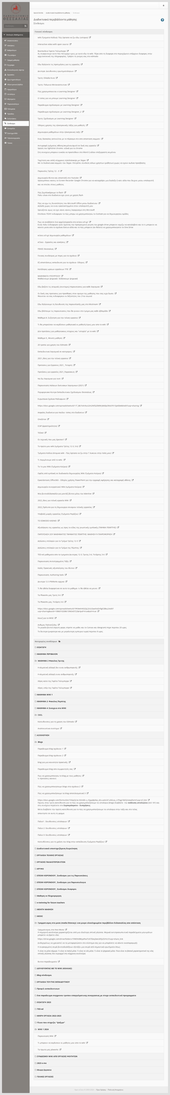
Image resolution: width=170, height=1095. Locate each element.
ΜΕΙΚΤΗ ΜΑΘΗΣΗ (45, 909)
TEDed (41, 433)
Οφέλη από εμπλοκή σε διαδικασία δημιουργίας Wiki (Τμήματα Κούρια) (70, 473)
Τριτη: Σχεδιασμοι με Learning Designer (56, 118)
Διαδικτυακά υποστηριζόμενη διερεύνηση (57, 848)
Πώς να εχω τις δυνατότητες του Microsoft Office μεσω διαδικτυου (68, 203)
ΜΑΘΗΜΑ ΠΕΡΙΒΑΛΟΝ (47, 654)
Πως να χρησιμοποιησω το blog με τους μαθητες (60, 776)
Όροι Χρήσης (101, 1090)
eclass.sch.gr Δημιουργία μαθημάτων (55, 235)
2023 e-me (41, 1063)
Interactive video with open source (53, 44)
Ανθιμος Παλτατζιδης (48, 625)
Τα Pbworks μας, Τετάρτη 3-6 (51, 602)
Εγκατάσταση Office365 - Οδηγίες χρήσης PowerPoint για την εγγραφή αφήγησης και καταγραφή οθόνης (85, 480)
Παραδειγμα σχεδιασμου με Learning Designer (59, 105)
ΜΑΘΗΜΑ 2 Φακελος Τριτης (51, 661)
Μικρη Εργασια (44, 1070)
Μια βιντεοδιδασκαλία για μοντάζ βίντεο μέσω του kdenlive (65, 493)
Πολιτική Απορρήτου (115, 1090)
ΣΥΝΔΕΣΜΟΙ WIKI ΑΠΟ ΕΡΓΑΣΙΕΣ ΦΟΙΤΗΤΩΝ (57, 1056)
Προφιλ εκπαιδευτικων (48, 988)
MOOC (40, 916)
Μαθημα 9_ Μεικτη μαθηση (50, 338)
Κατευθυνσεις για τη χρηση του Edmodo (56, 721)
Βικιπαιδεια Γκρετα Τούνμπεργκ (52, 51)
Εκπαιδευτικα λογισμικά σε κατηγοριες (55, 351)
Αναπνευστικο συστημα (49, 728)
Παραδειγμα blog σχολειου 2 (51, 755)
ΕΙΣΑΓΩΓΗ (41, 647)
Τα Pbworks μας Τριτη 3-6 (50, 595)
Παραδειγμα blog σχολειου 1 (51, 748)
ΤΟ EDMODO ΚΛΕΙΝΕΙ (48, 520)
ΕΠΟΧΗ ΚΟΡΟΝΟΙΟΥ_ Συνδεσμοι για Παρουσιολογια (61, 882)
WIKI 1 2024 (43, 1029)
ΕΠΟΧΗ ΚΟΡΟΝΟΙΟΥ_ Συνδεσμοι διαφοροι (56, 889)
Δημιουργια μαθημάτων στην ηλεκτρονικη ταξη (59, 132)
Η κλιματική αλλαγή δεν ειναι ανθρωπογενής (58, 667)
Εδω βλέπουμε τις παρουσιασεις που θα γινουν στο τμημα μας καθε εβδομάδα (73, 311)
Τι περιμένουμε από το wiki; (50, 460)
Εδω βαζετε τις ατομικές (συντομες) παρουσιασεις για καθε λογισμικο (69, 286)
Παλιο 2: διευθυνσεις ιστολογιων (53, 828)
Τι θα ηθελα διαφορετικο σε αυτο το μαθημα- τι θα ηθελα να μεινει (68, 588)
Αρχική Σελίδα (38, 13)
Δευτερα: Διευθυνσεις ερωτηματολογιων (56, 71)
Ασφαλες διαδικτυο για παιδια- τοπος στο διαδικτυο (61, 412)
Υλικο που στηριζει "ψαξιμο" (51, 1022)
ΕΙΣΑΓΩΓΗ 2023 (44, 1002)
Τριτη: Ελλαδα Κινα (47, 78)
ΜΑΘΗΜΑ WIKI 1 (45, 694)
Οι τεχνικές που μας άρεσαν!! (51, 439)
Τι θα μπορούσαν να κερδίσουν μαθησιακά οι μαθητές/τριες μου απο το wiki (72, 324)
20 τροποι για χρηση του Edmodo (53, 345)
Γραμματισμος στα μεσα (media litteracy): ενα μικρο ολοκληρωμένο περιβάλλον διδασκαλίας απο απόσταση (89, 923)
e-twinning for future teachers (51, 902)
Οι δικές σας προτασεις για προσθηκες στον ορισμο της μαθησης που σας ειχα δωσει (76, 293)
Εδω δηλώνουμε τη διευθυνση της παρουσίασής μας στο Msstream (68, 304)
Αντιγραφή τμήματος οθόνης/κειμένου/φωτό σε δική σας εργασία (67, 145)
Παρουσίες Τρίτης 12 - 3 (49, 171)
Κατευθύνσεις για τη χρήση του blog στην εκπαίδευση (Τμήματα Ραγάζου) (71, 841)
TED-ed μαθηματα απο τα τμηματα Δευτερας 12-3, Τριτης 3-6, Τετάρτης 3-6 (72, 554)
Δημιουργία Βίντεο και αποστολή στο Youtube (59, 178)
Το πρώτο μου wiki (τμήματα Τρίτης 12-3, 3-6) (58, 446)
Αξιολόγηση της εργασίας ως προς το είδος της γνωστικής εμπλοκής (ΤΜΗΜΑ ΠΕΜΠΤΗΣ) (77, 527)
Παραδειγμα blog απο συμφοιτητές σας (56, 769)
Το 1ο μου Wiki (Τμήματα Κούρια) (53, 466)
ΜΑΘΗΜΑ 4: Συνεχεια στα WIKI (51, 708)
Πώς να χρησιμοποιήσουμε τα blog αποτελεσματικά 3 (62, 793)
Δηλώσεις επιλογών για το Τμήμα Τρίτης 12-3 (58, 541)
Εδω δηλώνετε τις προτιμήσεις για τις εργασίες (59, 64)
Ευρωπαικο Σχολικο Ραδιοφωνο (52, 399)
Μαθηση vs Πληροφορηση (49, 896)
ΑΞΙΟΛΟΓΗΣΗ (43, 735)
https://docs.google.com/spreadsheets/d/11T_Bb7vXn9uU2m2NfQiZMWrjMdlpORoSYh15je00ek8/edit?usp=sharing (89, 405)
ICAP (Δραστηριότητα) (48, 426)
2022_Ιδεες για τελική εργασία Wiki (54, 500)
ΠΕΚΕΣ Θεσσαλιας (46, 249)
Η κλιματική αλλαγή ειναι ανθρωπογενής (56, 674)
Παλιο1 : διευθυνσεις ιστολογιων (53, 821)
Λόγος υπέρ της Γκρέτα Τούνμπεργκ (54, 688)
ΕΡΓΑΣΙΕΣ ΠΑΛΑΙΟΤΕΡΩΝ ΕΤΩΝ (51, 862)
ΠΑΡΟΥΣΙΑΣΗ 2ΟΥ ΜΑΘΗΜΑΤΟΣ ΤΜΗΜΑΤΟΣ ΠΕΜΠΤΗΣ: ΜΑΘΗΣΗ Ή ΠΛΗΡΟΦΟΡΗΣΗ (75, 534)
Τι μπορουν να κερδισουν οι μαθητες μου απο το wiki (62, 1043)
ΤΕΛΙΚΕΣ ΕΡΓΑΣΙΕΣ (45, 1076)
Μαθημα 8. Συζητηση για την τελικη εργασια (58, 317)
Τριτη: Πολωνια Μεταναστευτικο (53, 84)
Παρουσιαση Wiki (46, 1036)
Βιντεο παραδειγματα (48, 961)
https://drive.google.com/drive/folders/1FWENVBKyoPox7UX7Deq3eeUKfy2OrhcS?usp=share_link (80, 939)
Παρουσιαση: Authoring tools (51, 575)
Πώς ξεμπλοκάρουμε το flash (51, 192)
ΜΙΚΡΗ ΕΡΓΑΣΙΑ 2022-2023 (49, 1015)
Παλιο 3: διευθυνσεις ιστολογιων (53, 835)
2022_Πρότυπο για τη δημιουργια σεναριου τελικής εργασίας (65, 507)
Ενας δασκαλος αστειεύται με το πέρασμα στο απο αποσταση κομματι (69, 139)
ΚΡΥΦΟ (40, 869)
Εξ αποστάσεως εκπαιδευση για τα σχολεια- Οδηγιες (62, 262)
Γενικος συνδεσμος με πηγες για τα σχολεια (58, 255)
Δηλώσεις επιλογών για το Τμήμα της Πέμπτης (59, 548)
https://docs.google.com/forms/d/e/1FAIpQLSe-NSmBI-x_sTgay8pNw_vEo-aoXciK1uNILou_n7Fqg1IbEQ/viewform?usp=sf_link (93, 800)
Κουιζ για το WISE (46, 618)
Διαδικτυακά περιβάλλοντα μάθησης (58, 13)
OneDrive (42, 419)
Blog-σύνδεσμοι (44, 975)
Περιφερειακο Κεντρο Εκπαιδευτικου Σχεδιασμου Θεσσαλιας (65, 392)
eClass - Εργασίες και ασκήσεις (52, 242)
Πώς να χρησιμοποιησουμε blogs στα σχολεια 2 (59, 786)
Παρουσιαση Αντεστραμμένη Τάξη (54, 561)
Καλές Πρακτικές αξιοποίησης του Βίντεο (56, 568)
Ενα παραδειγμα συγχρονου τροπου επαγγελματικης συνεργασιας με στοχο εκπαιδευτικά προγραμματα (86, 995)
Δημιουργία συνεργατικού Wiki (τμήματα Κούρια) (60, 487)
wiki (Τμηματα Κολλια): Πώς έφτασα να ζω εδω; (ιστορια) (63, 37)
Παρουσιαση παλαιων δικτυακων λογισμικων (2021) (61, 385)
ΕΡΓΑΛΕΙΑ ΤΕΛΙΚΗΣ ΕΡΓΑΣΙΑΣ (50, 855)
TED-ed (40, 1009)
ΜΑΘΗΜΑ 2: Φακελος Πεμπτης (51, 701)
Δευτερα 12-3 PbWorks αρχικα (51, 581)
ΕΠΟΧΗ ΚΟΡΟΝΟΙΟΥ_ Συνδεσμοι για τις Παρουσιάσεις (62, 875)
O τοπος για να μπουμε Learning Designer (57, 98)
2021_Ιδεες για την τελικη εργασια (53, 358)
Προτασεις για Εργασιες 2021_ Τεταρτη (55, 365)
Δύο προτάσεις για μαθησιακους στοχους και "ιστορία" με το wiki (67, 331)
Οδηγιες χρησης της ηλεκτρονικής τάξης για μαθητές (62, 125)
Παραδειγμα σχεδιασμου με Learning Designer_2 (60, 111)
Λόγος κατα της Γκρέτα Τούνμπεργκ (54, 681)
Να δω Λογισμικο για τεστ (50, 378)
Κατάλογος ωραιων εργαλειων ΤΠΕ (53, 269)
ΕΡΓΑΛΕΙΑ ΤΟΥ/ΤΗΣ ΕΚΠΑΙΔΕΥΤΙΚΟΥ (53, 982)
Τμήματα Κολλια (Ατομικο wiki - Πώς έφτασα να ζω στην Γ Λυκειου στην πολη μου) (75, 453)
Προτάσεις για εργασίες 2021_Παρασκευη (57, 372)
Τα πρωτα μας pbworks (48, 1049)
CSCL (40, 715)
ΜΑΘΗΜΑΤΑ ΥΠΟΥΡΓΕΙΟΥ (49, 276)
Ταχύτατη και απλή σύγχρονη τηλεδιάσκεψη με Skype (62, 160)
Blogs (40, 742)
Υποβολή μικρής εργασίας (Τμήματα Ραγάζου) (58, 514)
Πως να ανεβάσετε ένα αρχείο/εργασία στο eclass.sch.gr (63, 222)
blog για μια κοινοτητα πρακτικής (53, 762)
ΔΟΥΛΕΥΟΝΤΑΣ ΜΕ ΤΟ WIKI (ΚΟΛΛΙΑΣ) (54, 968)
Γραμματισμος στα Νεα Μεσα (51, 929)
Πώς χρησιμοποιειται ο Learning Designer (57, 91)
